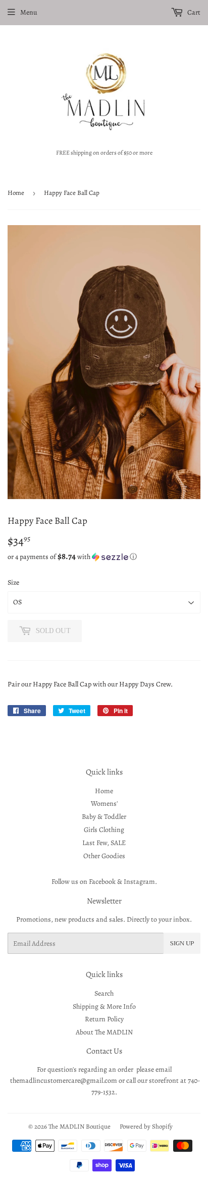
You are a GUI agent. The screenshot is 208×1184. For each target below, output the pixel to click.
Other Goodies (104, 856)
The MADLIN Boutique (79, 1126)
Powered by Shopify (146, 1126)
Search (104, 993)
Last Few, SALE (104, 843)
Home (16, 192)
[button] (104, 557)
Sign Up (182, 943)
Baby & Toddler (104, 816)
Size (13, 582)
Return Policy (104, 1019)
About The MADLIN (104, 1032)
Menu (28, 12)
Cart (193, 12)
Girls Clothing (104, 829)
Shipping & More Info (104, 1006)
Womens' (104, 803)
